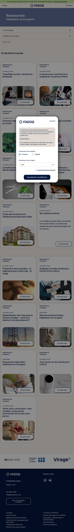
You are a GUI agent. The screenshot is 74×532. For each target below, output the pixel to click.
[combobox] (37, 165)
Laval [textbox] (22, 165)
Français (25, 154)
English (37, 154)
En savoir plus (24, 139)
